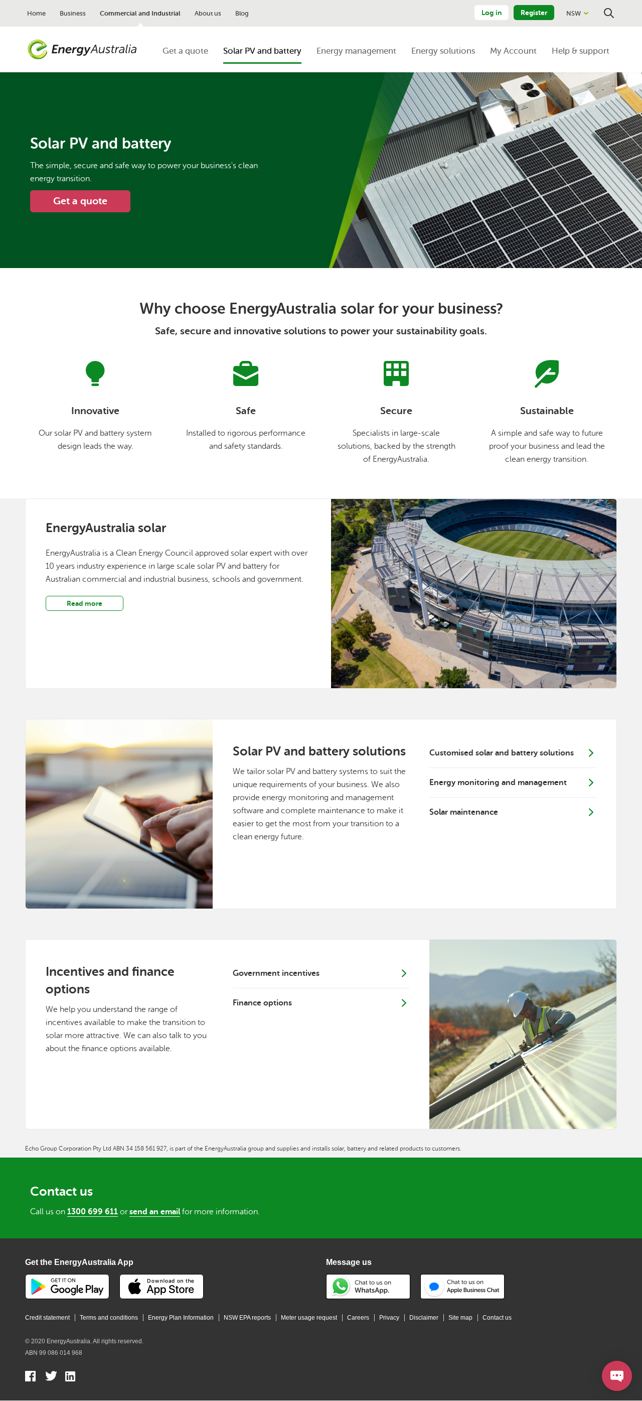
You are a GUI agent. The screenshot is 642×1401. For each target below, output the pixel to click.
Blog (242, 13)
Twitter (51, 1377)
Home (36, 13)
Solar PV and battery (262, 51)
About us (208, 13)
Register (534, 13)
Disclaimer (423, 1317)
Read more (84, 603)
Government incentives (276, 973)
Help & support (580, 51)
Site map (460, 1317)
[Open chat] (617, 1376)
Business (73, 13)
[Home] (82, 49)
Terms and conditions (109, 1317)
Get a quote (185, 51)
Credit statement (47, 1317)
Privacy (389, 1317)
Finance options (262, 1002)
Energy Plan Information (181, 1317)
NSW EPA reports (247, 1317)
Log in (492, 13)
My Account (513, 51)
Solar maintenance (463, 812)
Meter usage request (309, 1317)
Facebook (31, 1377)
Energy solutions (443, 51)
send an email (154, 1211)
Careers (358, 1317)
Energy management (356, 51)
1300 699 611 (92, 1211)
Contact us (497, 1317)
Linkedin (71, 1377)
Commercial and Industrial (140, 13)
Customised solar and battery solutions (501, 752)
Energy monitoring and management (498, 782)
